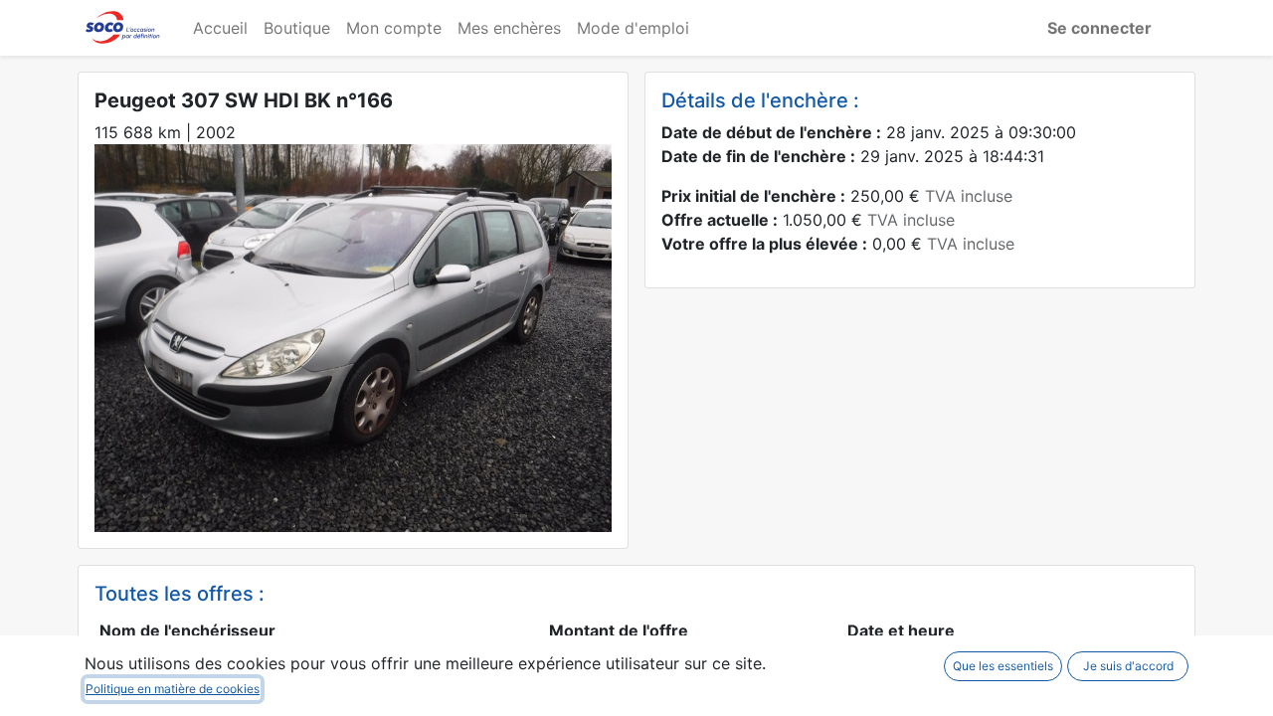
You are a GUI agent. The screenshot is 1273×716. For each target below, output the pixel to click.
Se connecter (1099, 28)
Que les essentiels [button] (1003, 665)
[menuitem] (220, 28)
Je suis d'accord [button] (1128, 665)
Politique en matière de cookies (173, 688)
